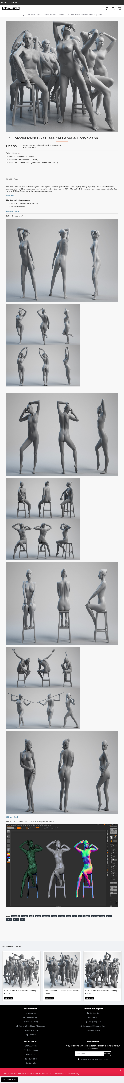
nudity (109, 916)
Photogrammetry (98, 916)
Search (61, 15)
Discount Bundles (49, 15)
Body (31, 916)
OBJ (68, 916)
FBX (74, 916)
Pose (54, 916)
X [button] (120, 1070)
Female (24, 916)
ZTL (80, 916)
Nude (38, 916)
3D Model (15, 916)
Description (12, 179)
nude (16, 919)
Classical (46, 916)
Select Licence (12, 153)
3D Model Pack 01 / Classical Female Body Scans (22, 991)
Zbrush (86, 916)
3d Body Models (33, 15)
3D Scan (61, 916)
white (22, 919)
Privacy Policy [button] (73, 1074)
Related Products (11, 947)
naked (9, 919)
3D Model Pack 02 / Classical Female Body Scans (62, 991)
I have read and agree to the (94, 1059)
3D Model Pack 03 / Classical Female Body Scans (103, 991)
